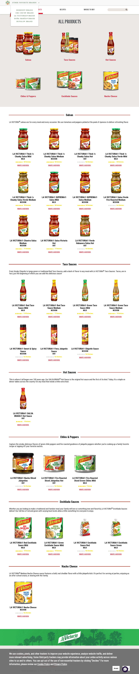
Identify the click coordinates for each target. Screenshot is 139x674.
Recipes (63, 10)
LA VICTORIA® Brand (24, 16)
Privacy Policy (60, 664)
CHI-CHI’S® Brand (25, 13)
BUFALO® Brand (25, 21)
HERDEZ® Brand (24, 10)
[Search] (126, 9)
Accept (116, 668)
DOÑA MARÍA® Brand (24, 18)
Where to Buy (89, 10)
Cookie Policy (43, 664)
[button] (25, 2)
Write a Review (23, 165)
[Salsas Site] (7, 3)
